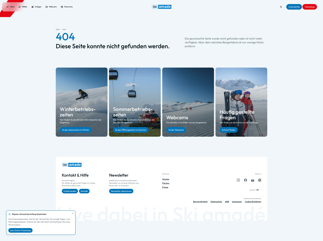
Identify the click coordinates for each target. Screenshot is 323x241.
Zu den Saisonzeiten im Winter (75, 129)
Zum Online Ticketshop (20, 230)
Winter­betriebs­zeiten (78, 112)
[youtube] (252, 180)
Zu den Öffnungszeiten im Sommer (130, 129)
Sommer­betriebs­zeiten (133, 112)
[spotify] (259, 180)
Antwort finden (228, 129)
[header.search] (281, 7)
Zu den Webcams (176, 129)
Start (58, 29)
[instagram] (238, 180)
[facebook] (245, 180)
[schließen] (72, 213)
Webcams (177, 117)
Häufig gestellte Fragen (237, 115)
